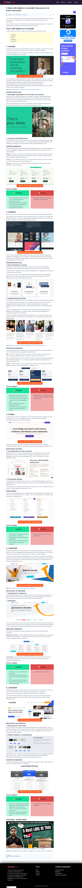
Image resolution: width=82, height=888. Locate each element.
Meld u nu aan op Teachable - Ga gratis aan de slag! (30, 76)
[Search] (74, 12)
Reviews (63, 2)
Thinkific (15, 214)
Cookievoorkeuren (59, 870)
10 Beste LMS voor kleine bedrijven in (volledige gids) (23, 588)
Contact (76, 2)
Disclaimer (57, 871)
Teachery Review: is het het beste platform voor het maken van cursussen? (28, 345)
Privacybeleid (58, 873)
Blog (58, 2)
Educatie (25, 14)
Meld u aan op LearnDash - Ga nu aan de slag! (30, 720)
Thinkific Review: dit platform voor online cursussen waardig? (25, 89)
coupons (69, 2)
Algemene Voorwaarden (60, 875)
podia (29, 416)
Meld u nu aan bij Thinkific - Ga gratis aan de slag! (30, 252)
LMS (45, 550)
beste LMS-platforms (33, 690)
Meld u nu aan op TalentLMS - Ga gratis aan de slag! (30, 585)
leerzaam (32, 48)
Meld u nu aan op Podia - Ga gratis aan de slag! (30, 441)
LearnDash (19, 755)
